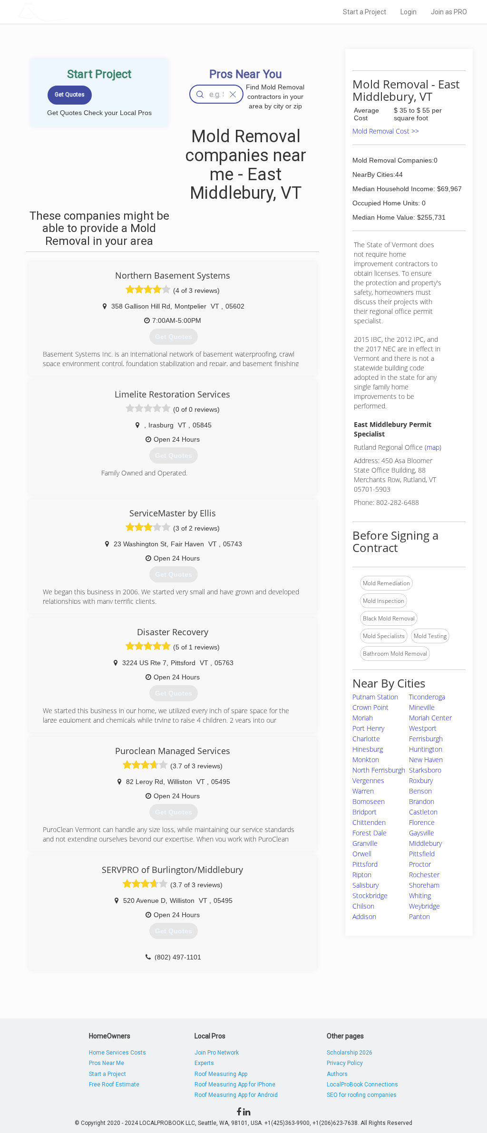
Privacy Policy (345, 1063)
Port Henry (368, 728)
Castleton (423, 811)
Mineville (422, 707)
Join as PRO (449, 12)
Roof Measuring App (221, 1074)
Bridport (364, 811)
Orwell (361, 853)
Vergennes (368, 780)
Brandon (421, 801)
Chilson (363, 905)
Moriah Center (430, 717)
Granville (365, 843)
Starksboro (425, 770)
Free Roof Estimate (114, 1084)
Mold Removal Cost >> (385, 131)
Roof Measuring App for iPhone (235, 1084)
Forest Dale (369, 832)
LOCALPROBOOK (72, 12)
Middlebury (425, 843)
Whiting (420, 895)
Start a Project (364, 12)
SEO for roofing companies (362, 1095)
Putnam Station (375, 696)
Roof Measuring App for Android (236, 1095)
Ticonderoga (427, 696)
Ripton (361, 874)
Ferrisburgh (426, 738)
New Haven (426, 759)
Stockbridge (370, 895)
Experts (204, 1063)
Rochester (424, 874)
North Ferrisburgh (378, 770)
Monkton (365, 759)
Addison (364, 916)
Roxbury (421, 780)
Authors (337, 1074)
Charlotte (366, 738)
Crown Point (370, 707)
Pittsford (365, 864)
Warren (363, 790)
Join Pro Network (217, 1052)
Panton (419, 916)
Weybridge (424, 905)
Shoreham (424, 885)
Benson (420, 790)
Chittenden (369, 822)
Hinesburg (367, 749)
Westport (423, 728)
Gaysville (421, 832)
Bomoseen (368, 801)
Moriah (362, 717)
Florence (422, 822)
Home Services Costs (117, 1052)
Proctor (420, 864)
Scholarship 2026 (349, 1052)
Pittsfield (422, 853)
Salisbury (365, 885)
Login (408, 12)
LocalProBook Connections (362, 1084)
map (433, 447)
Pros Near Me (106, 1063)
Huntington (425, 749)
